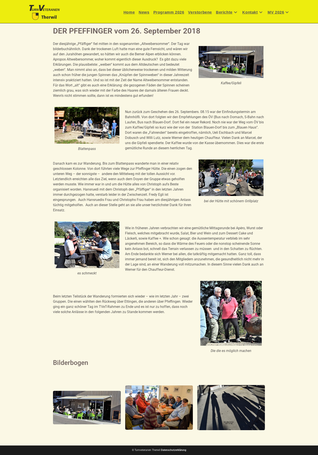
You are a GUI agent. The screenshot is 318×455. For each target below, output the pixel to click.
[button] (58, 407)
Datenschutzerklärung (173, 450)
